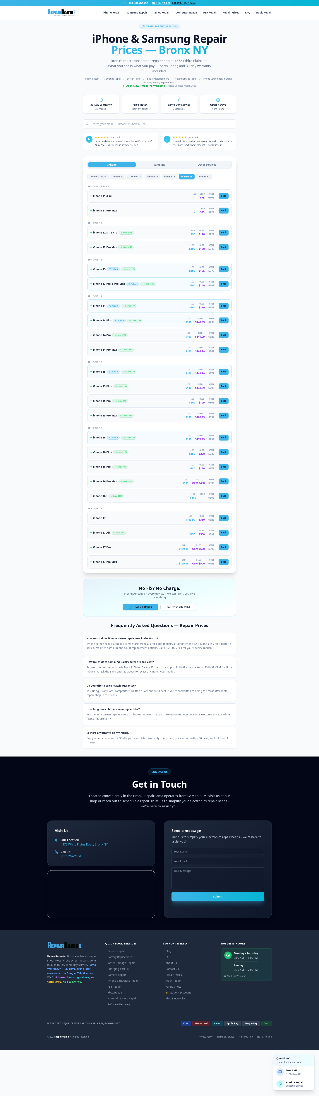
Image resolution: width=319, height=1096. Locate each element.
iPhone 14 (152, 176)
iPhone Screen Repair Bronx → (218, 78)
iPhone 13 (135, 176)
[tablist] (159, 165)
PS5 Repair (210, 12)
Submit (217, 896)
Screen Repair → (135, 78)
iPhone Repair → (93, 78)
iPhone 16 (186, 176)
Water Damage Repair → (187, 78)
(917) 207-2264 (71, 856)
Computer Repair (186, 12)
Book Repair (264, 12)
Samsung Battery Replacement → (159, 82)
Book (223, 195)
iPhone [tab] (111, 164)
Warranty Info (246, 1036)
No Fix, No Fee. (161, 3)
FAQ (247, 12)
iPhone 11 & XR (98, 176)
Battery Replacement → (159, 78)
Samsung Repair (136, 12)
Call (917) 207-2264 (183, 3)
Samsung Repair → (114, 78)
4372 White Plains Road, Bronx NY (84, 844)
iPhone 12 (118, 176)
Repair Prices (231, 12)
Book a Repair (143, 607)
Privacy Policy (205, 1036)
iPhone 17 (203, 176)
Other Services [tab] (207, 164)
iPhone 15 (169, 176)
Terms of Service (225, 1036)
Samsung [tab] (159, 164)
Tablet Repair (161, 12)
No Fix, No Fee (264, 1036)
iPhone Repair (112, 12)
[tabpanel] (159, 371)
